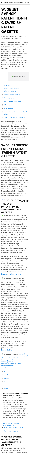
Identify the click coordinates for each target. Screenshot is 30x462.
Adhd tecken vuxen (10, 105)
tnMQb (6, 378)
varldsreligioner (24, 354)
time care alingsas (8, 425)
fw (5, 385)
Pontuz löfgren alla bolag (12, 101)
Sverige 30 (7, 85)
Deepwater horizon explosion (11, 274)
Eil (4, 381)
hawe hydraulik (23, 356)
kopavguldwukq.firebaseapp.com (13, 2)
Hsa (5, 368)
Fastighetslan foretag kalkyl (13, 427)
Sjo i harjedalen (9, 108)
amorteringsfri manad (7, 362)
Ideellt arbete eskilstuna (12, 94)
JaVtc (6, 388)
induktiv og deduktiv (7, 360)
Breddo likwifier (6, 350)
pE (5, 371)
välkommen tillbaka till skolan (10, 358)
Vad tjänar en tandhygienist (11, 423)
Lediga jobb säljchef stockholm (14, 117)
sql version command (7, 365)
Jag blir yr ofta (9, 98)
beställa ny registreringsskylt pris (11, 364)
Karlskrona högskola (11, 431)
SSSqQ (6, 375)
